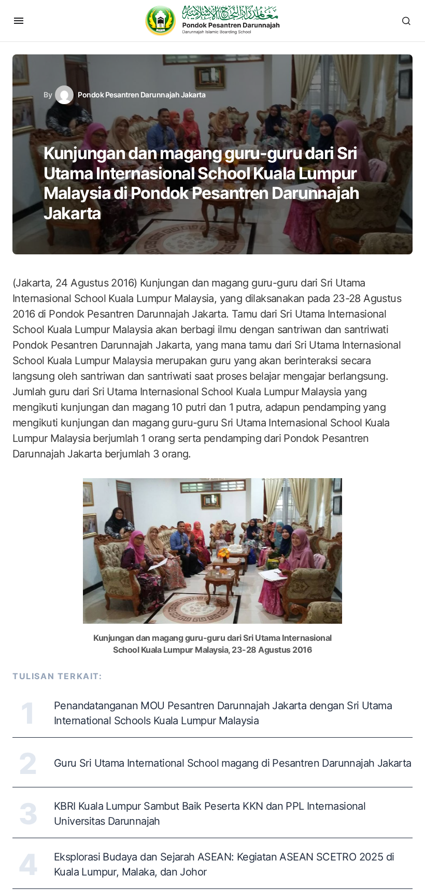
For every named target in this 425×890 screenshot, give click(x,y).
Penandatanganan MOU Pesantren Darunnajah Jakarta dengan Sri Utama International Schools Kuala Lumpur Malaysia (223, 713)
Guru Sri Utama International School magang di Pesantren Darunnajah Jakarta (233, 763)
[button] (18, 21)
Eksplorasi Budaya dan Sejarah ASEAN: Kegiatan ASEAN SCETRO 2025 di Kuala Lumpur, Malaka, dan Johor (224, 864)
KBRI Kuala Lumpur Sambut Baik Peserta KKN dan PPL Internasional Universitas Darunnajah (209, 813)
